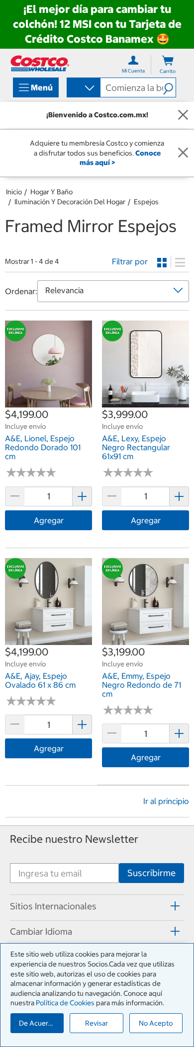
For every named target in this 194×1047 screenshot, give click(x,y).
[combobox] (82, 88)
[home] (40, 63)
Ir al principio (166, 801)
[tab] (97, 905)
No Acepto (156, 1023)
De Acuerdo (38, 1023)
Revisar (96, 1023)
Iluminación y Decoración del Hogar (69, 201)
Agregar (49, 520)
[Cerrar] (183, 115)
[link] (48, 402)
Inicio (14, 191)
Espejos (146, 201)
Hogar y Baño (51, 191)
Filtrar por (130, 261)
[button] (169, 87)
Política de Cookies (65, 1002)
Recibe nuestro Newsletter (74, 839)
